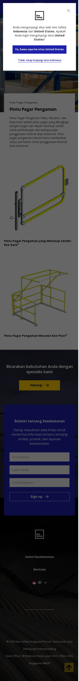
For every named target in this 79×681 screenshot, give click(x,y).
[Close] (68, 10)
